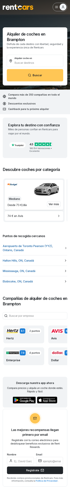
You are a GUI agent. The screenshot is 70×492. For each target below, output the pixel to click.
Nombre (11, 454)
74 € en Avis (15, 216)
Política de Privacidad (47, 481)
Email (39, 454)
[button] (17, 145)
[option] (34, 215)
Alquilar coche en (23, 58)
